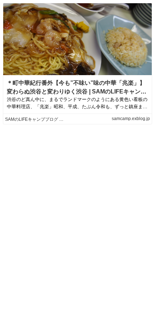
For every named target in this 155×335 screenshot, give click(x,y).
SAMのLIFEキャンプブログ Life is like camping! (51, 119)
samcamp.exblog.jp (131, 118)
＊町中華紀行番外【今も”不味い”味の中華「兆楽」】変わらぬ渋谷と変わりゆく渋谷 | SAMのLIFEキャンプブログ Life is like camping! (76, 91)
